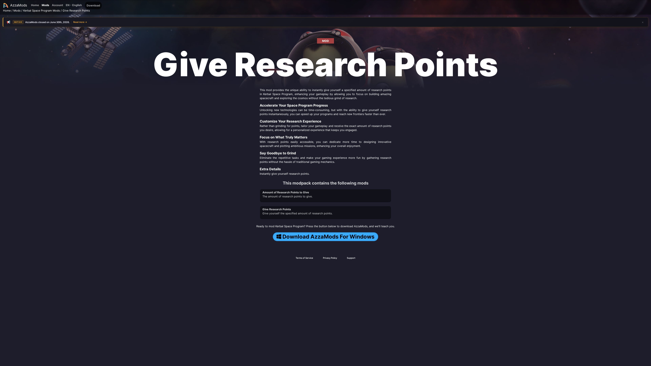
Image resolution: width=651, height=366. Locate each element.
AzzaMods (18, 5)
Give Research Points (76, 10)
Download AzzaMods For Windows (328, 236)
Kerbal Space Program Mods (41, 10)
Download (93, 5)
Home (35, 5)
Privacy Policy (330, 258)
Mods (45, 5)
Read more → (80, 22)
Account (57, 5)
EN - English (74, 5)
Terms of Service (304, 258)
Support (351, 258)
